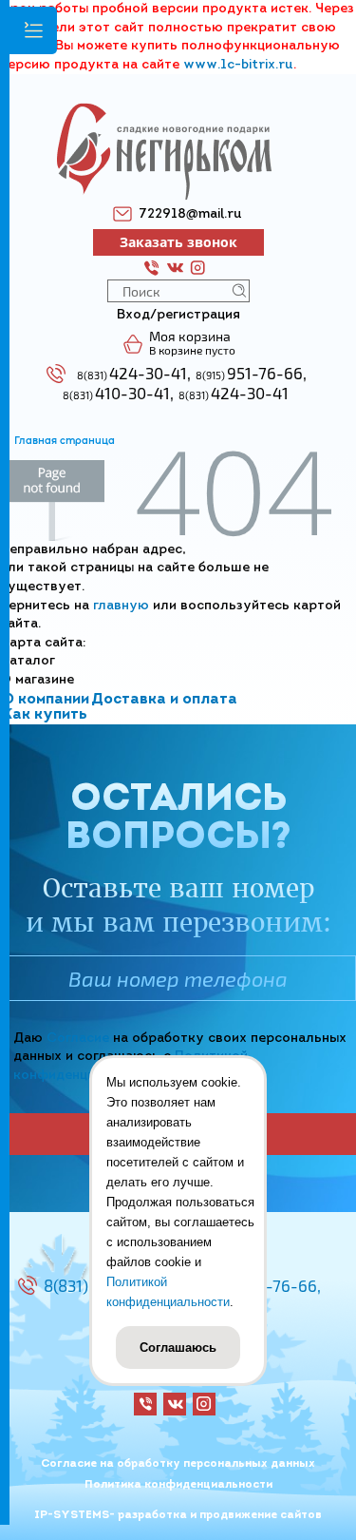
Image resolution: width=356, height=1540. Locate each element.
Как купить (44, 714)
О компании (45, 699)
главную (121, 606)
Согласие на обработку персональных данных (178, 1464)
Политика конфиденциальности (178, 1485)
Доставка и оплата (164, 699)
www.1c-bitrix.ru (238, 65)
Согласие (78, 1038)
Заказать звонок (178, 242)
